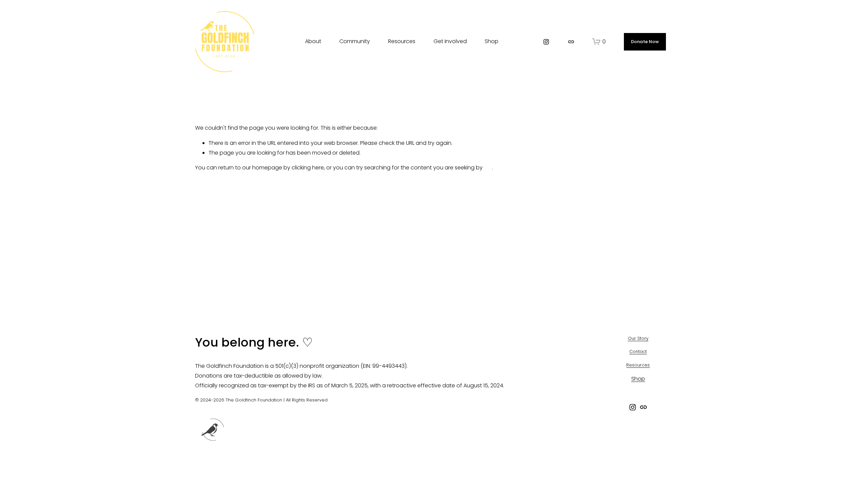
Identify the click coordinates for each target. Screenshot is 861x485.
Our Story (638, 338)
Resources (638, 365)
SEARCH (521, 40)
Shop (491, 41)
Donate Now (645, 41)
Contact (638, 351)
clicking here (308, 167)
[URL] (571, 41)
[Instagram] (546, 41)
